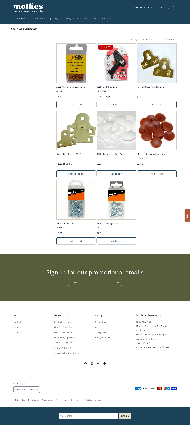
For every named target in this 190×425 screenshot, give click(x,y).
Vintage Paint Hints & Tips (66, 353)
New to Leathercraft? (64, 332)
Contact (17, 322)
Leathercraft (101, 327)
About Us (17, 327)
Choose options (76, 173)
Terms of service (62, 400)
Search (125, 416)
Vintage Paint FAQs (63, 348)
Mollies (22, 400)
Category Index (102, 337)
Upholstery (100, 322)
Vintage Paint (101, 332)
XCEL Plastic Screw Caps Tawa (70, 87)
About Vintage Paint (63, 343)
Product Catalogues (63, 322)
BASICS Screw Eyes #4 (66, 223)
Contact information (94, 400)
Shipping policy (77, 400)
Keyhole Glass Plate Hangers (150, 87)
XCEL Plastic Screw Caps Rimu (151, 154)
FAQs (15, 332)
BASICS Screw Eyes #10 (108, 223)
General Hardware (28, 28)
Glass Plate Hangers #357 (68, 154)
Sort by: (134, 39)
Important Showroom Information (154, 347)
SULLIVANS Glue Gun (107, 87)
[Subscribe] (118, 282)
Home (12, 28)
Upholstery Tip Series (64, 337)
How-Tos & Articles (63, 327)
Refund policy (33, 400)
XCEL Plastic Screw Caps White (111, 154)
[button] (21, 18)
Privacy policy (47, 400)
